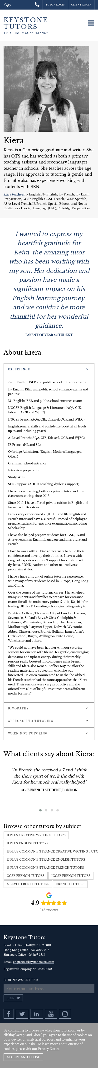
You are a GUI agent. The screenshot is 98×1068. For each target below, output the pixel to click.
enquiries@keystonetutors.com (33, 961)
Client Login (81, 4)
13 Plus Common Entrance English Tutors (46, 859)
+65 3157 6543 (36, 954)
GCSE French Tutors (25, 876)
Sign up (13, 998)
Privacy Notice (48, 1049)
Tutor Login (55, 4)
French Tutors (70, 884)
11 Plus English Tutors (27, 843)
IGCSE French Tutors (70, 876)
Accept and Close (23, 1057)
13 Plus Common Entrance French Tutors (45, 867)
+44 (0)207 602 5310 (37, 945)
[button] (40, 810)
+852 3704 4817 (39, 950)
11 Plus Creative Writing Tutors (36, 835)
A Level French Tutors (28, 884)
